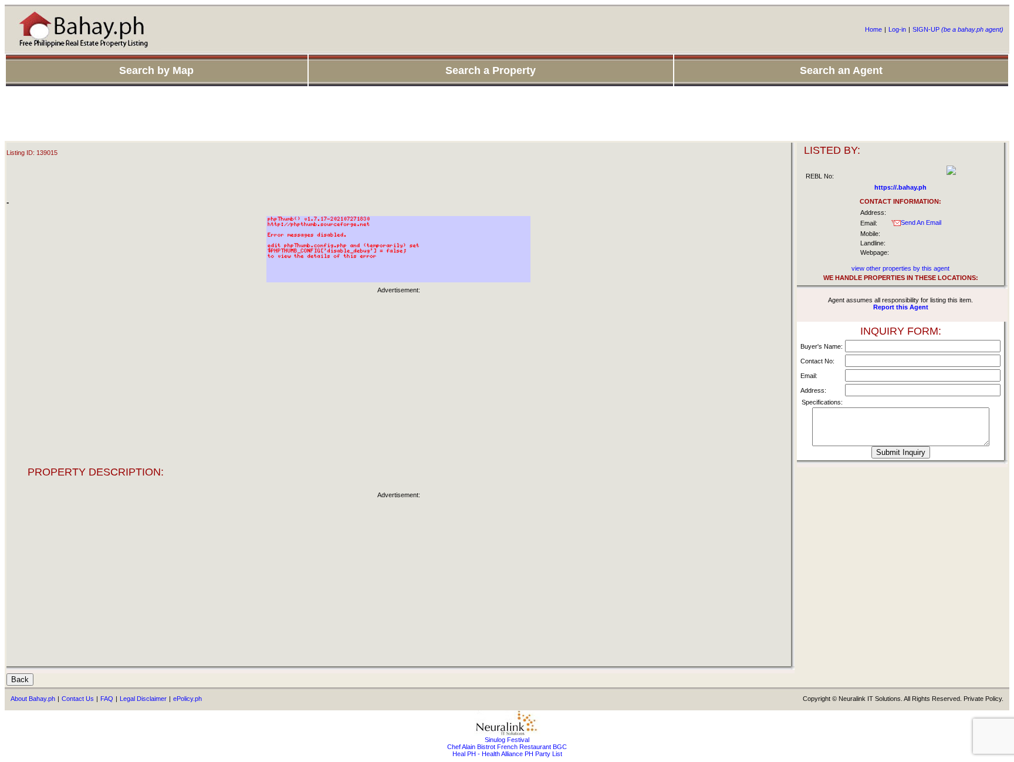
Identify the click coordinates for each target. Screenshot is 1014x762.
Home (873, 29)
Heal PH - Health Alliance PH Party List (507, 753)
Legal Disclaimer (143, 698)
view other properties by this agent (900, 268)
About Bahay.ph (33, 698)
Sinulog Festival (507, 739)
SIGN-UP (957, 29)
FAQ (106, 698)
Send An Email (921, 222)
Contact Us (78, 698)
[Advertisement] (507, 114)
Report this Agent (900, 307)
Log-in (897, 29)
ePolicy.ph (187, 698)
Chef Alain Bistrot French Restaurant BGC (507, 746)
